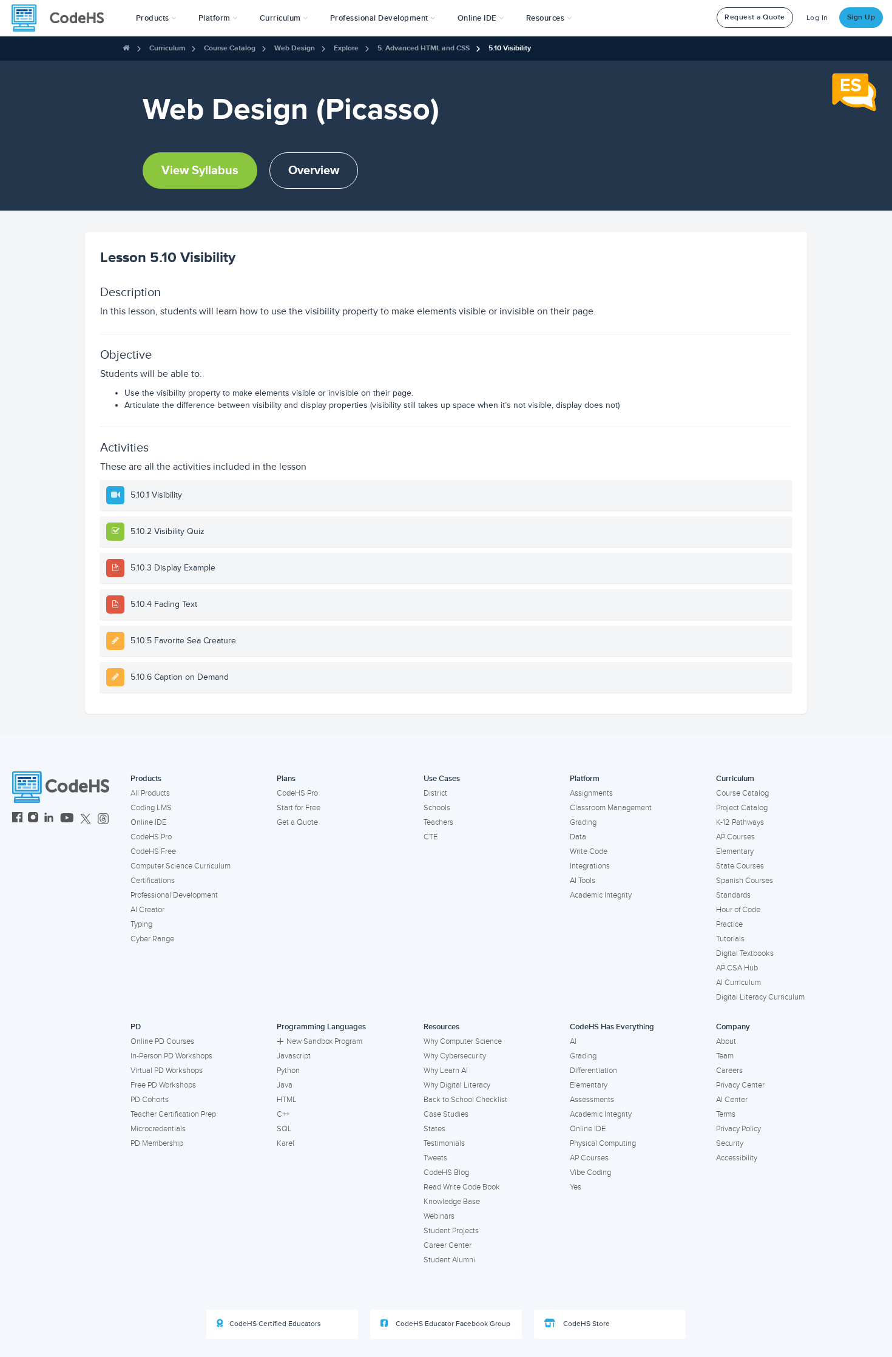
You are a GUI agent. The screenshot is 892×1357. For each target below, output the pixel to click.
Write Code (588, 851)
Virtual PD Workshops (166, 1070)
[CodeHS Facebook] (17, 819)
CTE (431, 837)
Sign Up (861, 17)
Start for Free (298, 808)
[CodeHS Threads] (103, 819)
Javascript (294, 1056)
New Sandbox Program (324, 1041)
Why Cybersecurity (455, 1056)
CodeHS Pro (151, 837)
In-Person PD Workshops (171, 1056)
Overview (313, 170)
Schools (437, 808)
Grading (583, 822)
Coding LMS (151, 808)
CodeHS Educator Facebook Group (452, 1323)
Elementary (735, 851)
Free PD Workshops (163, 1085)
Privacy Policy (738, 1129)
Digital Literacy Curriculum (760, 997)
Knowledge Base (452, 1201)
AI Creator (147, 910)
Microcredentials (158, 1129)
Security (729, 1143)
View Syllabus (199, 170)
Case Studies (446, 1114)
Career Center (447, 1245)
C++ (283, 1114)
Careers (729, 1070)
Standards (733, 895)
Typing (141, 924)
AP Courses (735, 837)
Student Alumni (449, 1260)
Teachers (438, 822)
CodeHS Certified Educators (275, 1323)
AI (573, 1041)
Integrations (590, 866)
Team (725, 1056)
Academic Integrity (601, 895)
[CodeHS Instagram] (33, 819)
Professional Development (174, 895)
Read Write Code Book (462, 1187)
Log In (817, 17)
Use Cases (442, 778)
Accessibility (736, 1158)
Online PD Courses (162, 1041)
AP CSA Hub (737, 968)
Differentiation (593, 1070)
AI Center (732, 1100)
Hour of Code (738, 910)
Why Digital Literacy (457, 1085)
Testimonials (444, 1143)
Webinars (439, 1216)
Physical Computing (603, 1143)
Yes (575, 1187)
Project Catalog (742, 808)
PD (135, 1027)
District (435, 793)
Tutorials (730, 939)
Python (288, 1070)
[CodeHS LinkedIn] (49, 819)
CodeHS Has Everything (612, 1027)
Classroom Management (611, 808)
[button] (156, 18)
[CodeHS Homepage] (62, 18)
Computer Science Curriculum (180, 866)
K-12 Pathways (740, 822)
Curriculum (167, 48)
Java (284, 1085)
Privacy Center (740, 1085)
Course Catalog (229, 48)
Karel (285, 1143)
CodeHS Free (153, 851)
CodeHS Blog (446, 1172)
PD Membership (156, 1143)
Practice (729, 924)
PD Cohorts (149, 1100)
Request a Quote (755, 17)
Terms (725, 1114)
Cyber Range (152, 939)
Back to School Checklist (465, 1100)
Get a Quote (297, 822)
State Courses (740, 866)
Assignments (591, 793)
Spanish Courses (744, 880)
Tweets (435, 1158)
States (434, 1129)
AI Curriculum (738, 982)
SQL (284, 1129)
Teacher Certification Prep (173, 1114)
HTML (287, 1100)
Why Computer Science (463, 1041)
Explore (346, 48)
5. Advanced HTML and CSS (423, 48)
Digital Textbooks (745, 953)
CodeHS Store (585, 1323)
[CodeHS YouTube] (67, 819)
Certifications (152, 880)
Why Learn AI (446, 1070)
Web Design (294, 48)
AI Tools (582, 880)
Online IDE (148, 822)
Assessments (592, 1100)
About (726, 1041)
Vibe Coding (590, 1172)
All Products (150, 793)
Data (578, 837)
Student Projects (451, 1231)
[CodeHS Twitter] (85, 819)
